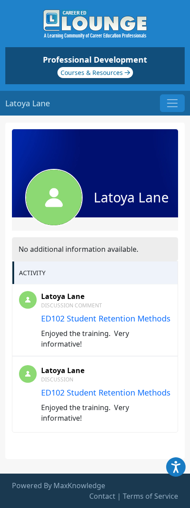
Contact (102, 496)
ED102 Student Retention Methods (106, 318)
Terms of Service (150, 496)
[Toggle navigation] (172, 103)
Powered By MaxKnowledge (58, 485)
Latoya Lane (62, 296)
